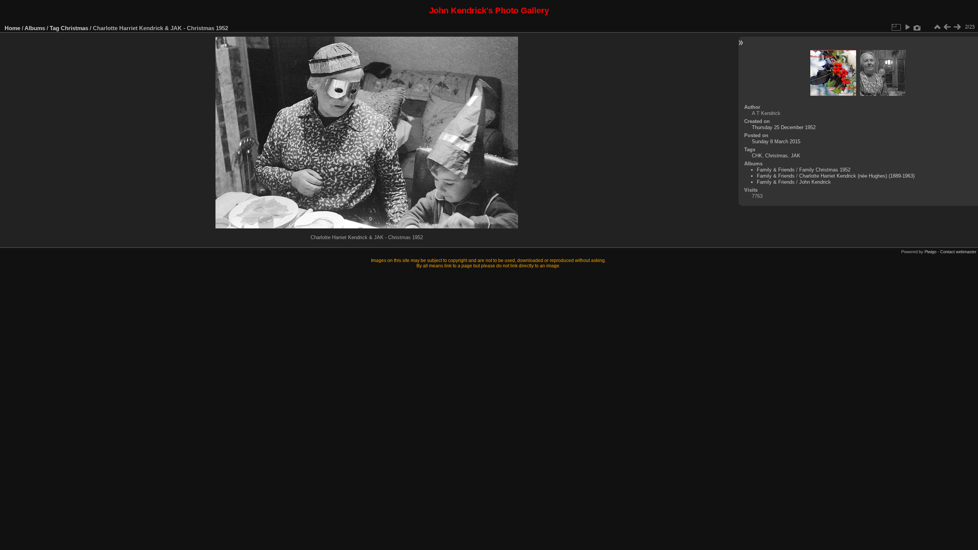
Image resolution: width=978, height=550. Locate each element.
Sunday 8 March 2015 (776, 141)
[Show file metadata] (917, 27)
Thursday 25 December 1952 (784, 127)
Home (12, 28)
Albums (34, 28)
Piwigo (930, 251)
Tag (54, 28)
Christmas (74, 28)
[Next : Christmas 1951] (957, 27)
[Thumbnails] (937, 27)
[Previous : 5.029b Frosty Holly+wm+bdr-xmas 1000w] (947, 27)
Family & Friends (776, 170)
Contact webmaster (958, 251)
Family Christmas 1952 (824, 170)
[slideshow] (907, 27)
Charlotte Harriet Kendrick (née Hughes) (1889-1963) (857, 176)
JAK (795, 156)
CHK (757, 156)
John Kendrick (815, 182)
